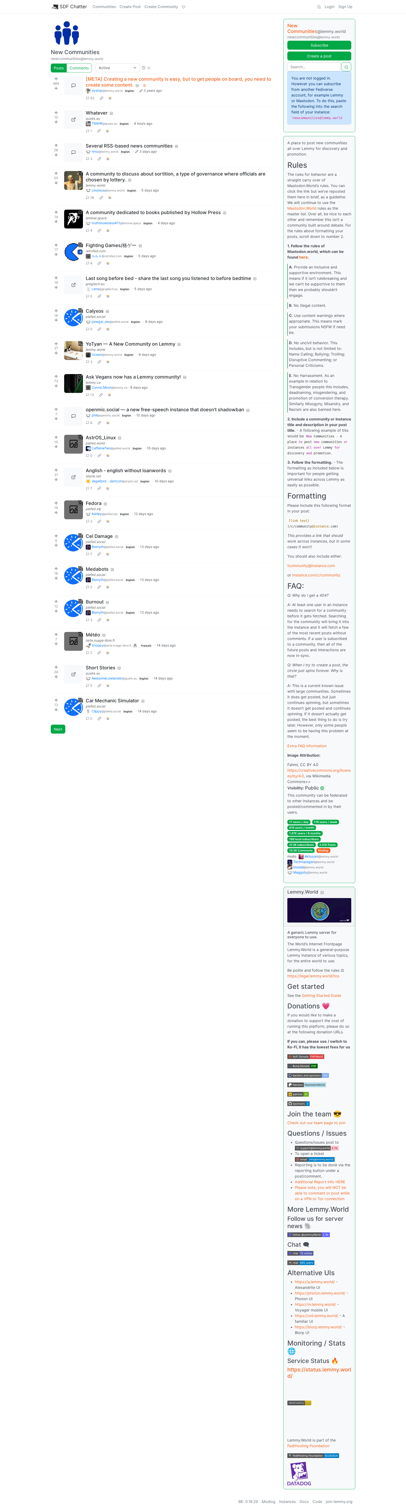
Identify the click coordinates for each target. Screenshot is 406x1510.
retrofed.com (96, 251)
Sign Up (345, 6)
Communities (104, 6)
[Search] (319, 6)
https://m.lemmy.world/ (315, 1304)
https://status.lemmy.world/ (319, 1372)
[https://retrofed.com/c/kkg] (73, 252)
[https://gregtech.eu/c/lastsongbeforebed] (73, 285)
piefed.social (95, 317)
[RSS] (149, 67)
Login (330, 6)
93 (92, 98)
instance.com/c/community (316, 575)
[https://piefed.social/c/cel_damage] (73, 542)
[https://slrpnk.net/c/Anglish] (73, 477)
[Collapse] (322, 892)
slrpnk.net (93, 476)
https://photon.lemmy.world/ (320, 1293)
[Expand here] (73, 350)
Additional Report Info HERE (320, 1181)
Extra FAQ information (307, 745)
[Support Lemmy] (183, 6)
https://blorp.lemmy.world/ (318, 1327)
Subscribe (319, 45)
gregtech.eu (95, 284)
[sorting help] (143, 67)
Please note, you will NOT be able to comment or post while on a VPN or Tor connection (322, 1193)
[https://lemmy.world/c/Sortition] (73, 180)
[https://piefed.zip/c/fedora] (73, 509)
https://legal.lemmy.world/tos (313, 976)
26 (92, 198)
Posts (59, 68)
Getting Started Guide (321, 995)
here (303, 257)
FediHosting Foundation (308, 1445)
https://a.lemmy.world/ (315, 1281)
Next (58, 729)
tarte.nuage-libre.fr (100, 640)
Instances (287, 1501)
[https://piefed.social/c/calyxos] (73, 317)
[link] (101, 97)
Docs (304, 1501)
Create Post (130, 6)
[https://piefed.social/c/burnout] (73, 608)
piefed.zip (93, 509)
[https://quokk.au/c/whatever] (73, 119)
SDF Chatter (73, 6)
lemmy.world (95, 185)
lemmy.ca (93, 382)
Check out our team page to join (316, 1122)
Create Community (161, 6)
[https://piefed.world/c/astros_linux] (73, 444)
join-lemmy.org (339, 1501)
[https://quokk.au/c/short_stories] (73, 674)
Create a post (319, 56)
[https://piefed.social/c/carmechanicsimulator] (73, 707)
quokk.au (93, 118)
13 (92, 395)
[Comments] (73, 85)
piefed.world (95, 443)
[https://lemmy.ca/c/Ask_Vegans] (73, 383)
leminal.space (96, 218)
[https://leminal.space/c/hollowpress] (73, 219)
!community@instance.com (311, 565)
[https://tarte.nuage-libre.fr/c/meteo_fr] (73, 641)
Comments (79, 68)
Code (317, 1501)
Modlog (323, 850)
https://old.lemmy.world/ (316, 1315)
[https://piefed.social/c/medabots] (73, 575)
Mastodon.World (301, 208)
